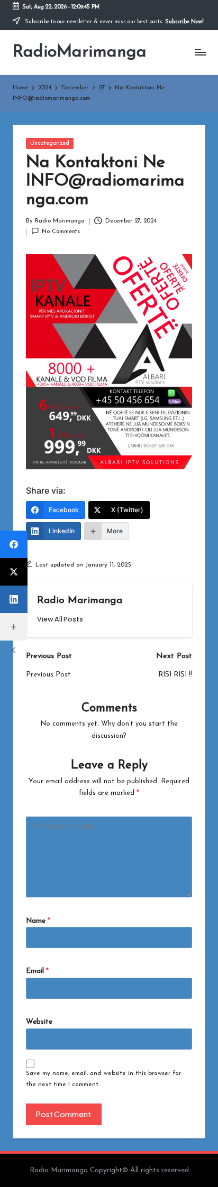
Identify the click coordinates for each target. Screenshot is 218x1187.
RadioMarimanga (80, 52)
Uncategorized (49, 143)
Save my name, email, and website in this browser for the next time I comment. (103, 1079)
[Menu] (200, 52)
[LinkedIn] (14, 599)
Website (39, 1021)
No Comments (61, 232)
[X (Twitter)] (14, 572)
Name (38, 920)
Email (37, 971)
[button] (60, 619)
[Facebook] (14, 544)
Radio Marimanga (79, 601)
